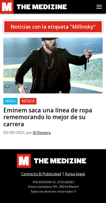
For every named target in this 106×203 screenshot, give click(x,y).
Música (28, 101)
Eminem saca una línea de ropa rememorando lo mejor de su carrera (52, 105)
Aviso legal (75, 173)
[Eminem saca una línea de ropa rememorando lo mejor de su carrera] (53, 65)
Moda (10, 101)
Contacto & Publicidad (41, 173)
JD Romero (42, 132)
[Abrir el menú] (99, 7)
